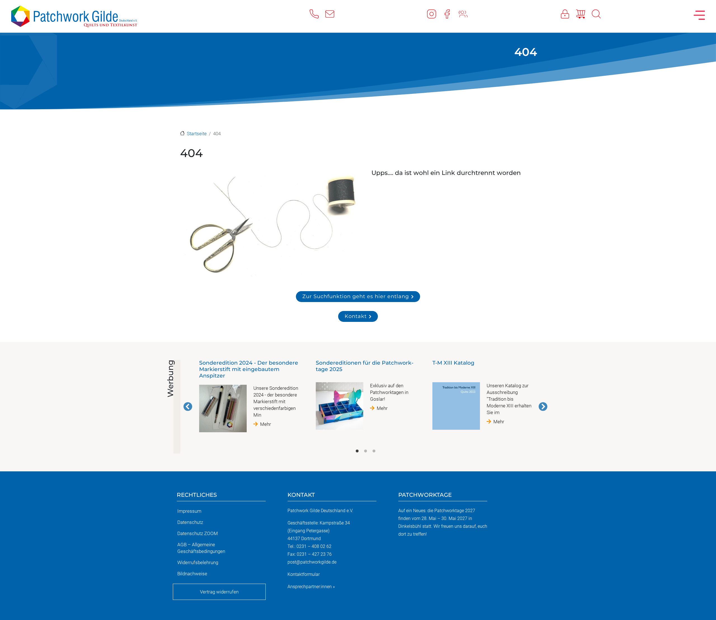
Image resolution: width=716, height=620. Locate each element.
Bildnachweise (192, 573)
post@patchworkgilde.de (312, 562)
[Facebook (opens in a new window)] (450, 13)
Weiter (543, 406)
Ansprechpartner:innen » (311, 586)
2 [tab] (365, 451)
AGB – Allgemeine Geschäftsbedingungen (201, 548)
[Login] (568, 13)
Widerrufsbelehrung (197, 562)
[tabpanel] (248, 398)
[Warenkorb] (584, 13)
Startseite (197, 133)
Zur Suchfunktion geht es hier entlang (355, 296)
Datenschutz (190, 522)
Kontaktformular (304, 574)
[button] (269, 225)
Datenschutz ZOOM (197, 533)
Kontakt (356, 316)
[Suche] (599, 13)
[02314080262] (317, 13)
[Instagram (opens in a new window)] (435, 13)
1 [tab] (357, 451)
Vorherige (188, 406)
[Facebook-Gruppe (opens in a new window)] (466, 13)
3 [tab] (374, 451)
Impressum (189, 511)
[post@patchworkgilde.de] (333, 13)
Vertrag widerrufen (219, 592)
